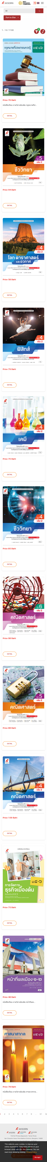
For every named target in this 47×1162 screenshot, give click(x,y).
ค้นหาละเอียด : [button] (11, 18)
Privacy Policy (32, 1152)
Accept (37, 1157)
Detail (9, 116)
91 (41, 1114)
